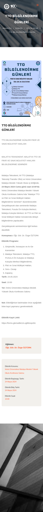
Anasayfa (7, 28)
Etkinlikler (32, 28)
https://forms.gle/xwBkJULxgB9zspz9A (19, 323)
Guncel (19, 28)
